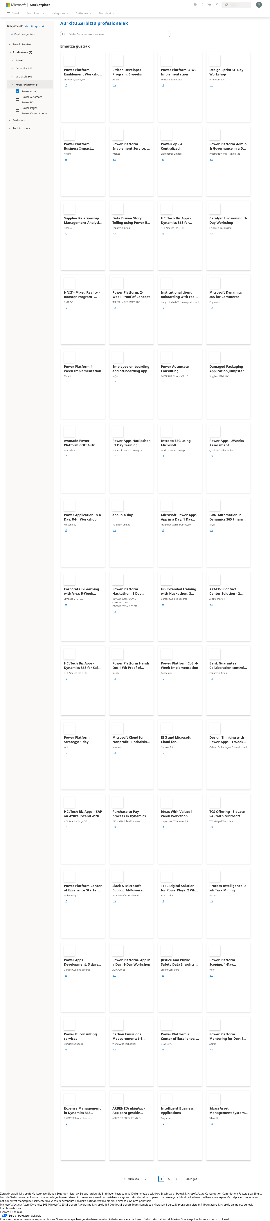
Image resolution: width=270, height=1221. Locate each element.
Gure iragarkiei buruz (193, 1219)
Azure (26, 1204)
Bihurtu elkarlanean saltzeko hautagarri (202, 1197)
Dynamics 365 (38, 1204)
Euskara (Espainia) (11, 1212)
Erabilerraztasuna (10, 1208)
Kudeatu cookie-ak (218, 1219)
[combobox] (116, 34)
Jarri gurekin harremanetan (92, 1219)
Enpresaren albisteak (187, 1204)
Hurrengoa (190, 1179)
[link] (83, 87)
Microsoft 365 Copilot (105, 1204)
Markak (175, 1219)
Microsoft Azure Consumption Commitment (212, 1193)
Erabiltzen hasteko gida (116, 1193)
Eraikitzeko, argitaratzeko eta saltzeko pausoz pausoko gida (141, 1197)
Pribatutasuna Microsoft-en (217, 1204)
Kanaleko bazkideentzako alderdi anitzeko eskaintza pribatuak (113, 1201)
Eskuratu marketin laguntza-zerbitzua (52, 1197)
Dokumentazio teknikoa (145, 1193)
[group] (66, 85)
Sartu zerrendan (19, 1197)
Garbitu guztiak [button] (34, 26)
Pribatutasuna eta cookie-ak (126, 1219)
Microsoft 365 (56, 1204)
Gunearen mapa (65, 1219)
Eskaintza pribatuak (172, 1193)
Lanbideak (146, 1204)
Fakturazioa (246, 1193)
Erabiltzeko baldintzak (156, 1219)
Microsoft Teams (129, 1204)
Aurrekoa (133, 1179)
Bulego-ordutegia (90, 1193)
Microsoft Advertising (78, 1204)
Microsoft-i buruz (164, 1204)
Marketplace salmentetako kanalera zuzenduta (46, 1201)
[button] (63, 34)
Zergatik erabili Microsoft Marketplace (23, 1193)
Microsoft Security (11, 1204)
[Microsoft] (16, 5)
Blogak (51, 1193)
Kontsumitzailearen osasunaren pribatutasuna (27, 1219)
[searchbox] (33, 34)
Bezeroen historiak (68, 1193)
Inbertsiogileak (244, 1204)
